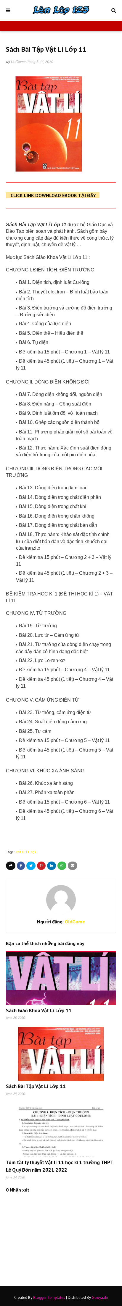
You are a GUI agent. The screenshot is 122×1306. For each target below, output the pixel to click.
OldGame (18, 61)
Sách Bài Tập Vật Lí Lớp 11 (36, 1086)
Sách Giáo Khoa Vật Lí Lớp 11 (39, 1010)
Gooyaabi (100, 1297)
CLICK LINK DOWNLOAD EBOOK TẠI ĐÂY (53, 195)
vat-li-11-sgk (26, 852)
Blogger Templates (49, 1297)
